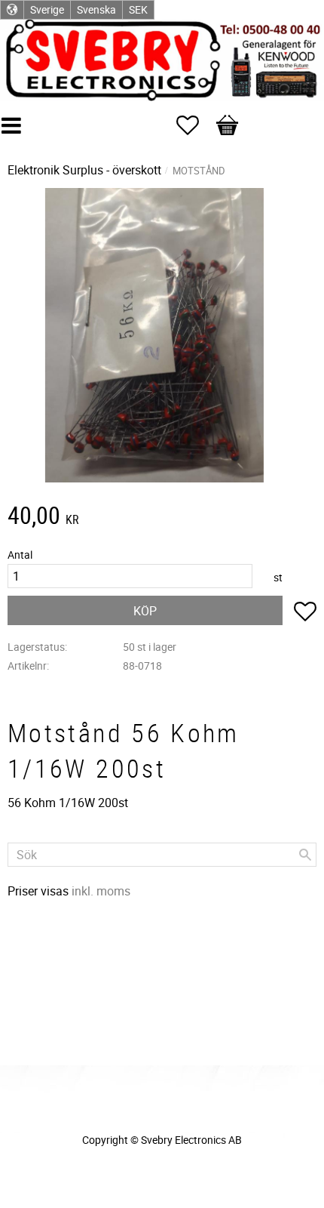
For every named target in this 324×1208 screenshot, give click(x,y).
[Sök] (305, 854)
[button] (195, 125)
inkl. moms (101, 891)
